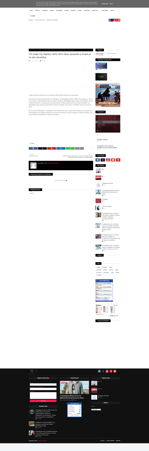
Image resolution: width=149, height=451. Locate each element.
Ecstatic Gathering (110, 440)
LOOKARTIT (31, 20)
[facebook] (110, 20)
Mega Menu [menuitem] (95, 10)
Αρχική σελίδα (33, 50)
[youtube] (119, 20)
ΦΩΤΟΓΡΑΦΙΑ (106, 272)
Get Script (99, 301)
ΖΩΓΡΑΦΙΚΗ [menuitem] (45, 10)
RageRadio (118, 440)
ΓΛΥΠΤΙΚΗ (98, 267)
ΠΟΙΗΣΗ (116, 270)
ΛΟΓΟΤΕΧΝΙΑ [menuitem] (59, 10)
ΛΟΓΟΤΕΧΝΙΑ (98, 270)
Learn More (105, 3)
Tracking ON (108, 301)
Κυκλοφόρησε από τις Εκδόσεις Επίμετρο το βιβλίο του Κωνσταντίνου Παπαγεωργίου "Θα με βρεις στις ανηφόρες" (111, 237)
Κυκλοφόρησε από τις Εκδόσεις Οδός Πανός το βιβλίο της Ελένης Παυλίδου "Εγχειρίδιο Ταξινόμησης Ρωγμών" (111, 216)
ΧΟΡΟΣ (112, 272)
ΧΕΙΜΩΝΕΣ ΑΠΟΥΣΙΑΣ (102, 139)
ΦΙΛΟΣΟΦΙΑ (98, 272)
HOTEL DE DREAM (106, 206)
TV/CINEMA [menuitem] (32, 16)
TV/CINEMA (38, 50)
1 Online (71, 415)
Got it (111, 3)
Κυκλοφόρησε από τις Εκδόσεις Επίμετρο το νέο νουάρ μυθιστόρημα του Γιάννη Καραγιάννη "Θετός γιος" (46, 433)
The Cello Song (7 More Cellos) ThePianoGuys (110, 107)
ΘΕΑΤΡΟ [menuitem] (52, 10)
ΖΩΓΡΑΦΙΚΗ (104, 267)
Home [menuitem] (31, 10)
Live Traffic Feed (104, 280)
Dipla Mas (102, 440)
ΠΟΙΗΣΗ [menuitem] (80, 10)
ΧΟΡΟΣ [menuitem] (112, 10)
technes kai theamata (42, 440)
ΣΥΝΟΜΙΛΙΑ (105, 199)
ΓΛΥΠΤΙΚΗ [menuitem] (37, 10)
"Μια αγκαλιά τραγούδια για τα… (104, 291)
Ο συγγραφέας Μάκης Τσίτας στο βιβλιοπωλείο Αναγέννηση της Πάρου (111, 192)
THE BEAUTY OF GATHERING (52, 20)
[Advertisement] (74, 35)
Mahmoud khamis (98, 107)
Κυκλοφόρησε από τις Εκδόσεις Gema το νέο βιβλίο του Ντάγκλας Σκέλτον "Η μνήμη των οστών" (111, 247)
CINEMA (117, 272)
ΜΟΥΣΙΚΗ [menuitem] (73, 10)
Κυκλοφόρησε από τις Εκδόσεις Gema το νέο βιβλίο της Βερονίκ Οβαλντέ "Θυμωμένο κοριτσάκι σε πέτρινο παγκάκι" (111, 226)
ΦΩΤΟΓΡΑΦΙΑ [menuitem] (105, 10)
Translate (101, 55)
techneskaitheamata (35, 60)
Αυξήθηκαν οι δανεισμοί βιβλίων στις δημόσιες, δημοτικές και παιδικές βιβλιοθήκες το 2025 (45, 424)
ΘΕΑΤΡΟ (110, 267)
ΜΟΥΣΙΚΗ (111, 270)
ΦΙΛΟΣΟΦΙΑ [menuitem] (87, 10)
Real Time (104, 301)
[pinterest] (116, 20)
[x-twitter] (112, 20)
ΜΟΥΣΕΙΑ (105, 270)
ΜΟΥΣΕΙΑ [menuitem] (66, 10)
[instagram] (114, 20)
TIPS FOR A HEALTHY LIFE (40, 20)
